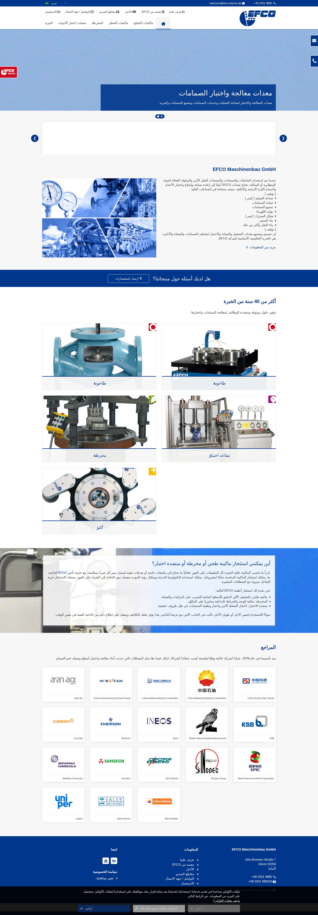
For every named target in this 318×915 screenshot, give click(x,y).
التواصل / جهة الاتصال (78, 11)
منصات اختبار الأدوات (72, 23)
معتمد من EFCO (152, 11)
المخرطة (97, 23)
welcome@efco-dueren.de (225, 3)
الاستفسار (51, 11)
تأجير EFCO (66, 572)
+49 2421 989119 (260, 881)
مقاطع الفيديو (108, 11)
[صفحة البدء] (163, 23)
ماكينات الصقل (118, 23)
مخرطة (100, 455)
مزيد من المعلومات (261, 247)
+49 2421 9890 (263, 3)
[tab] (162, 116)
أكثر (100, 527)
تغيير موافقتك (105, 878)
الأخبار (129, 11)
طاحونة (100, 383)
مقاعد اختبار (220, 455)
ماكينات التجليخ (143, 23)
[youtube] (106, 861)
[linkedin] (114, 861)
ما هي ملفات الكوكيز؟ (226, 900)
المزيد (49, 23)
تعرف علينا (175, 11)
